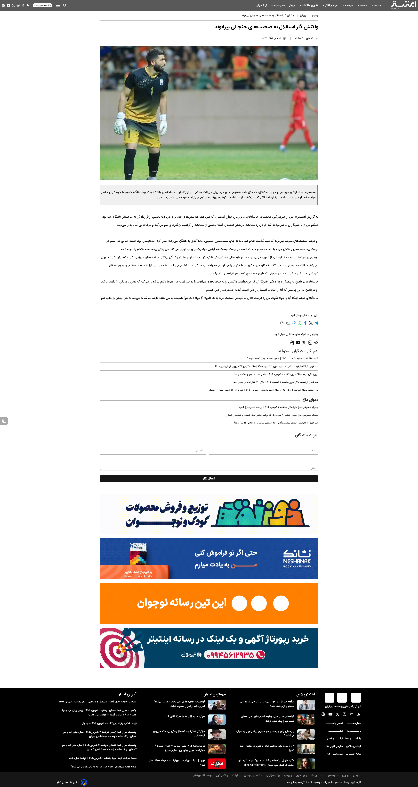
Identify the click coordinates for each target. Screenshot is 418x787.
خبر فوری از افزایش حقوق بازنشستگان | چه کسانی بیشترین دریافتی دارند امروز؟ (276, 423)
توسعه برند (331, 776)
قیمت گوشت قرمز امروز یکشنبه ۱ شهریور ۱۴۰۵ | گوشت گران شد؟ (103, 758)
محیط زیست (278, 5)
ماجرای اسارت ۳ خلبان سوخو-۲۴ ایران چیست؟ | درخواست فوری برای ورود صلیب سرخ (179, 748)
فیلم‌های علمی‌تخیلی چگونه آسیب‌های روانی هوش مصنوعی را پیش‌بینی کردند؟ (267, 718)
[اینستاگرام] (18, 5)
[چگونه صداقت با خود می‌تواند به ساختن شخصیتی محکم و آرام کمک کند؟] (306, 705)
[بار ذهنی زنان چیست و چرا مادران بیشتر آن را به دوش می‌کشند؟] (306, 734)
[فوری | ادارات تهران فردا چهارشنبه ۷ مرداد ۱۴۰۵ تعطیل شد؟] (217, 763)
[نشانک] (209, 558)
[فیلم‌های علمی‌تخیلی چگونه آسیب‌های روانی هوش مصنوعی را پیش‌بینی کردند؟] (306, 719)
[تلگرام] (22, 5)
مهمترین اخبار (215, 694)
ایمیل (199, 451)
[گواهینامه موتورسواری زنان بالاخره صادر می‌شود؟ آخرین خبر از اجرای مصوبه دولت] (217, 705)
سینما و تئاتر (332, 5)
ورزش (292, 5)
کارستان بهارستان (252, 776)
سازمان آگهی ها (334, 746)
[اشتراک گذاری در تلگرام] (316, 324)
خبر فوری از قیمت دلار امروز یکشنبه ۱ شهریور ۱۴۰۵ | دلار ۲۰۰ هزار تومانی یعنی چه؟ (275, 382)
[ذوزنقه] (209, 514)
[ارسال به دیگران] (288, 324)
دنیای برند (315, 776)
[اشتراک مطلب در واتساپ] (299, 325)
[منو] (57, 5)
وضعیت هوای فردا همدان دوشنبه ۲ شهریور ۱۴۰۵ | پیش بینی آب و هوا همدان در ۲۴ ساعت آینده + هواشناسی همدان (99, 712)
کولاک (235, 776)
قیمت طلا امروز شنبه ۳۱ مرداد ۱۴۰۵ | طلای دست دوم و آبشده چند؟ (282, 358)
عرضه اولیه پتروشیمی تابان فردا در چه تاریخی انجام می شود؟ (104, 767)
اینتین (355, 776)
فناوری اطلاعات (310, 5)
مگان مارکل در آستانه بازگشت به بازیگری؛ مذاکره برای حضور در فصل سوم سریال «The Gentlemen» (266, 762)
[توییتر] (13, 5)
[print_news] (281, 323)
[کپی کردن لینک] (294, 324)
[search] (65, 5)
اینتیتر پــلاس (353, 746)
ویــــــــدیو (354, 731)
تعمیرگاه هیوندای (201, 776)
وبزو (344, 776)
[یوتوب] (8, 5)
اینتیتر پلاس (305, 694)
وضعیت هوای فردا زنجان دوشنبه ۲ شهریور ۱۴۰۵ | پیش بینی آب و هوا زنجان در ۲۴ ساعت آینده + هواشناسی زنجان (100, 734)
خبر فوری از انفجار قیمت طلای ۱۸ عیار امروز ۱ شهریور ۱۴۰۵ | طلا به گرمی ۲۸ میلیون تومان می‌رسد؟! (266, 366)
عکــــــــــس (335, 731)
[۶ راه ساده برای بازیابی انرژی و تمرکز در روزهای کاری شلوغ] (306, 749)
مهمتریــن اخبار (335, 754)
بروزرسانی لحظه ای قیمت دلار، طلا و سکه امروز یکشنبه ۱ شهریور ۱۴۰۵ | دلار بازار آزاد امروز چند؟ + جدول (263, 390)
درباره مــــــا (354, 723)
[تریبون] (209, 648)
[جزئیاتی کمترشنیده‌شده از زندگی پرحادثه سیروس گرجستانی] (217, 734)
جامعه (364, 5)
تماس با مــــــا (334, 723)
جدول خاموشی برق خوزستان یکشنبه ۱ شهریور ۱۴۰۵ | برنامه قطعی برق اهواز (278, 407)
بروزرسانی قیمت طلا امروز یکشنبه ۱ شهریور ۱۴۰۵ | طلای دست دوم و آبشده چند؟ (276, 374)
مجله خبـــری (353, 754)
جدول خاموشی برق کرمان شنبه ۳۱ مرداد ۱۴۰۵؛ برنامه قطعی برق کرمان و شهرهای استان (272, 415)
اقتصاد (378, 5)
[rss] (28, 5)
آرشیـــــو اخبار (335, 738)
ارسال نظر (209, 478)
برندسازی (300, 776)
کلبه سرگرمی (272, 776)
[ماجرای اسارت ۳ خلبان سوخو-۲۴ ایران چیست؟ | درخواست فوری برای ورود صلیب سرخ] (217, 749)
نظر (313, 468)
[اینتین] (209, 603)
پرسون (287, 776)
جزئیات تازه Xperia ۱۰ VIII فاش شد (185, 716)
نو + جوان (261, 5)
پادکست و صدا (353, 738)
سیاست (349, 5)
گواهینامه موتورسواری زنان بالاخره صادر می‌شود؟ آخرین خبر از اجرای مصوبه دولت (179, 704)
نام (313, 451)
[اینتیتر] (403, 5)
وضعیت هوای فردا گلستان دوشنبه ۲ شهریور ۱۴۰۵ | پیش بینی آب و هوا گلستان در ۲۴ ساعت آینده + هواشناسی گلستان (99, 747)
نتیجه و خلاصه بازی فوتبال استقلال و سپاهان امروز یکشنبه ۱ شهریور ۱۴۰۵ (98, 702)
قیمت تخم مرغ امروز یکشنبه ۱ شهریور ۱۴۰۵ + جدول (109, 723)
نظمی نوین (221, 776)
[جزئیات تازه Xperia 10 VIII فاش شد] (217, 719)
